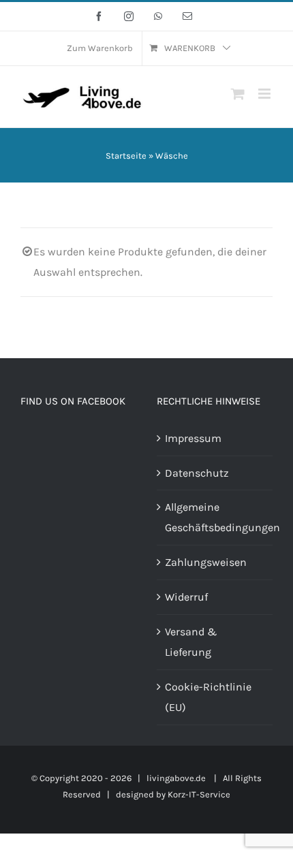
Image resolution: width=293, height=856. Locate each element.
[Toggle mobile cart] (238, 93)
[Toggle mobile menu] (265, 93)
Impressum (193, 438)
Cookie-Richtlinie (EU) (208, 697)
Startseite (126, 155)
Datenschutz (197, 472)
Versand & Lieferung (191, 642)
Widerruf (186, 596)
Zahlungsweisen (206, 562)
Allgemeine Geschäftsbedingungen (215, 517)
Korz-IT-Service (199, 794)
